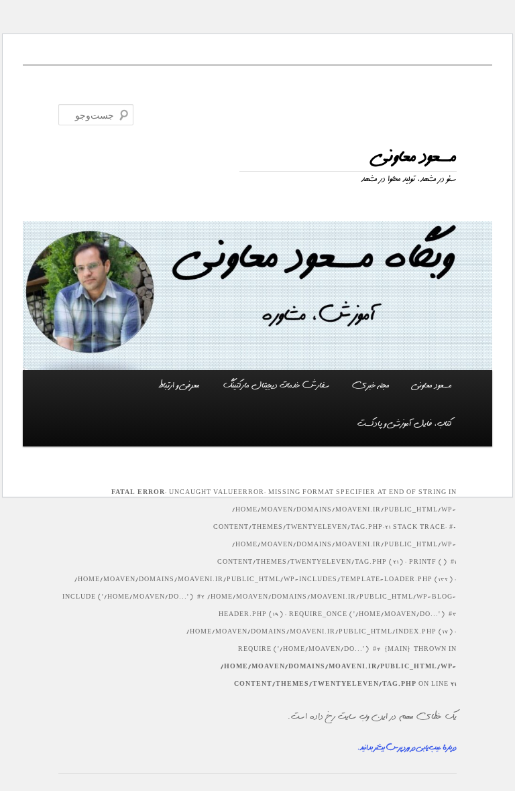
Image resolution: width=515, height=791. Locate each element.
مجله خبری (371, 385)
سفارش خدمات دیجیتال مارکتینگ (276, 385)
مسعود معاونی (415, 156)
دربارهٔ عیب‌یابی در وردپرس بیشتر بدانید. (407, 747)
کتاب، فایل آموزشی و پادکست (404, 424)
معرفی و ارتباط (179, 385)
